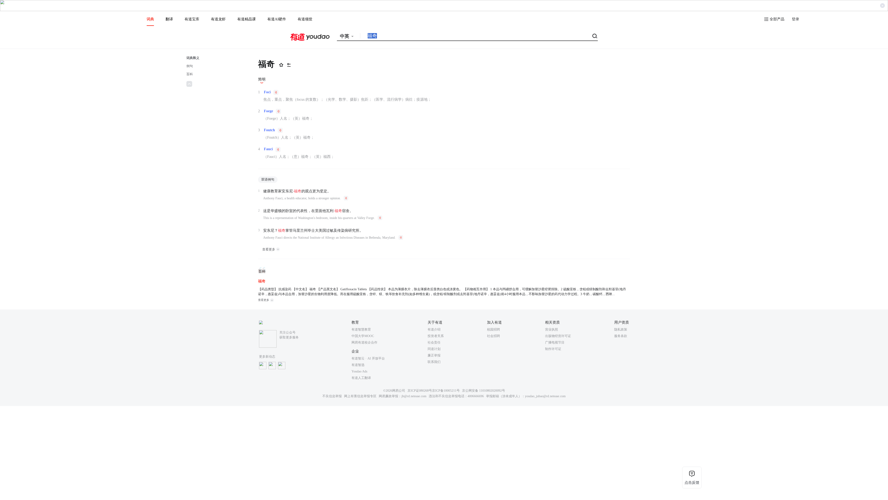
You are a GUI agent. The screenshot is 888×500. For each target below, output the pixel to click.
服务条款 (620, 336)
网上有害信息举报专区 (360, 396)
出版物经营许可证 (558, 336)
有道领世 (305, 19)
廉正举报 (434, 355)
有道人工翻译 (361, 378)
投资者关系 (436, 336)
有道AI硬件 (276, 19)
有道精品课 (246, 19)
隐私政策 (620, 329)
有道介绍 (434, 329)
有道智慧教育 (361, 329)
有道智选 (358, 365)
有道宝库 (192, 19)
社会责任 (434, 342)
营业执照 (551, 329)
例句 (189, 66)
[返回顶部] (189, 84)
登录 (795, 19)
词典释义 (192, 58)
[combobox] (348, 36)
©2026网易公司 (394, 390)
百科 (189, 74)
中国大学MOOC (363, 336)
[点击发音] (275, 92)
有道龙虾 (218, 19)
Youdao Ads (359, 371)
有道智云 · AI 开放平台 (368, 358)
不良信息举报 (332, 396)
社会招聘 (493, 336)
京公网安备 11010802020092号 (483, 390)
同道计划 (434, 349)
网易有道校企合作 (364, 342)
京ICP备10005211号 (446, 390)
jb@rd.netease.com (413, 396)
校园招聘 (493, 329)
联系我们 (434, 362)
